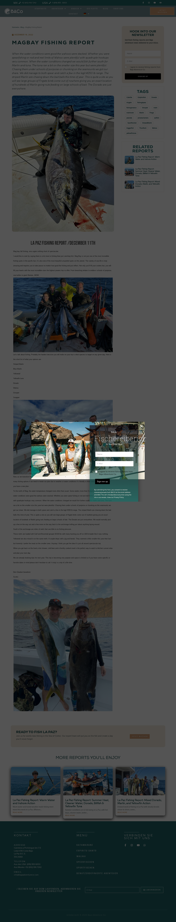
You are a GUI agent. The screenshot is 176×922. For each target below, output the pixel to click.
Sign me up (102, 481)
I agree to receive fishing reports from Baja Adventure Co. (116, 472)
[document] (88, 461)
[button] (141, 426)
